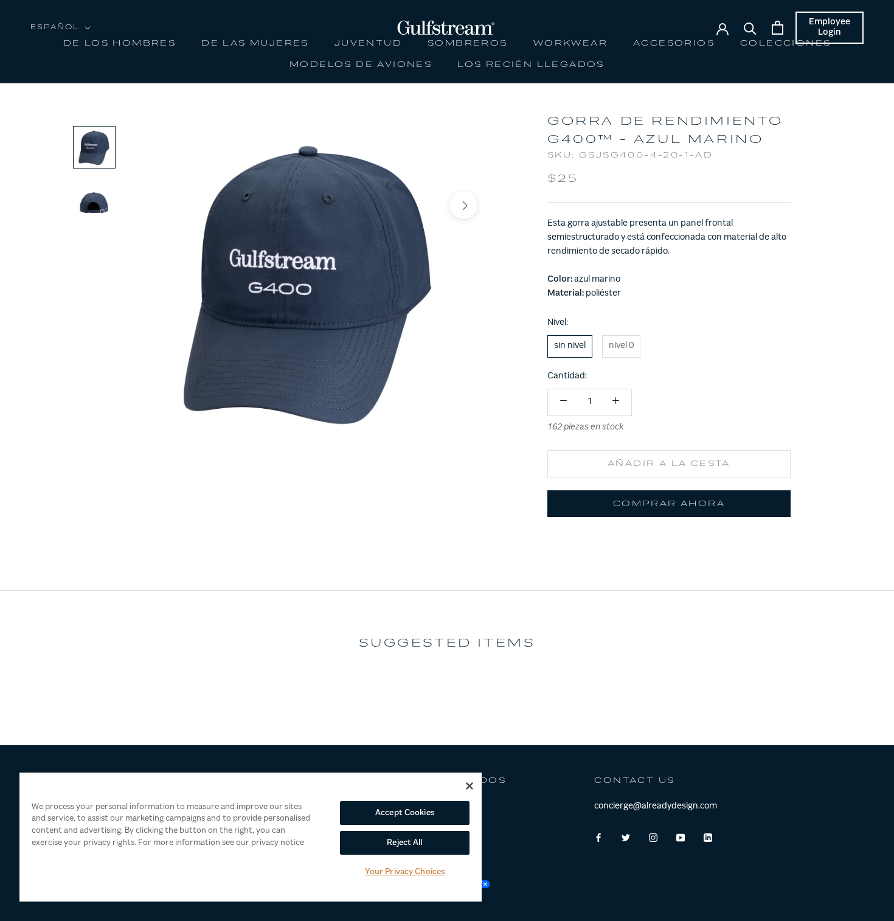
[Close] (469, 786)
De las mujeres (255, 43)
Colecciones (785, 43)
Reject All (404, 843)
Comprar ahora (669, 504)
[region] (250, 836)
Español (55, 28)
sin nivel (570, 345)
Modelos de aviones (360, 65)
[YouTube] (680, 838)
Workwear (570, 43)
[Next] (463, 204)
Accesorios (674, 43)
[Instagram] (653, 838)
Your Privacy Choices (405, 872)
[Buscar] (750, 27)
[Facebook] (598, 838)
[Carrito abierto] (777, 28)
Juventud (368, 43)
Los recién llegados (531, 65)
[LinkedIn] (708, 838)
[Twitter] (626, 838)
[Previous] (156, 204)
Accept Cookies (404, 813)
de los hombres (119, 43)
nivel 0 (621, 345)
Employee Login (829, 27)
